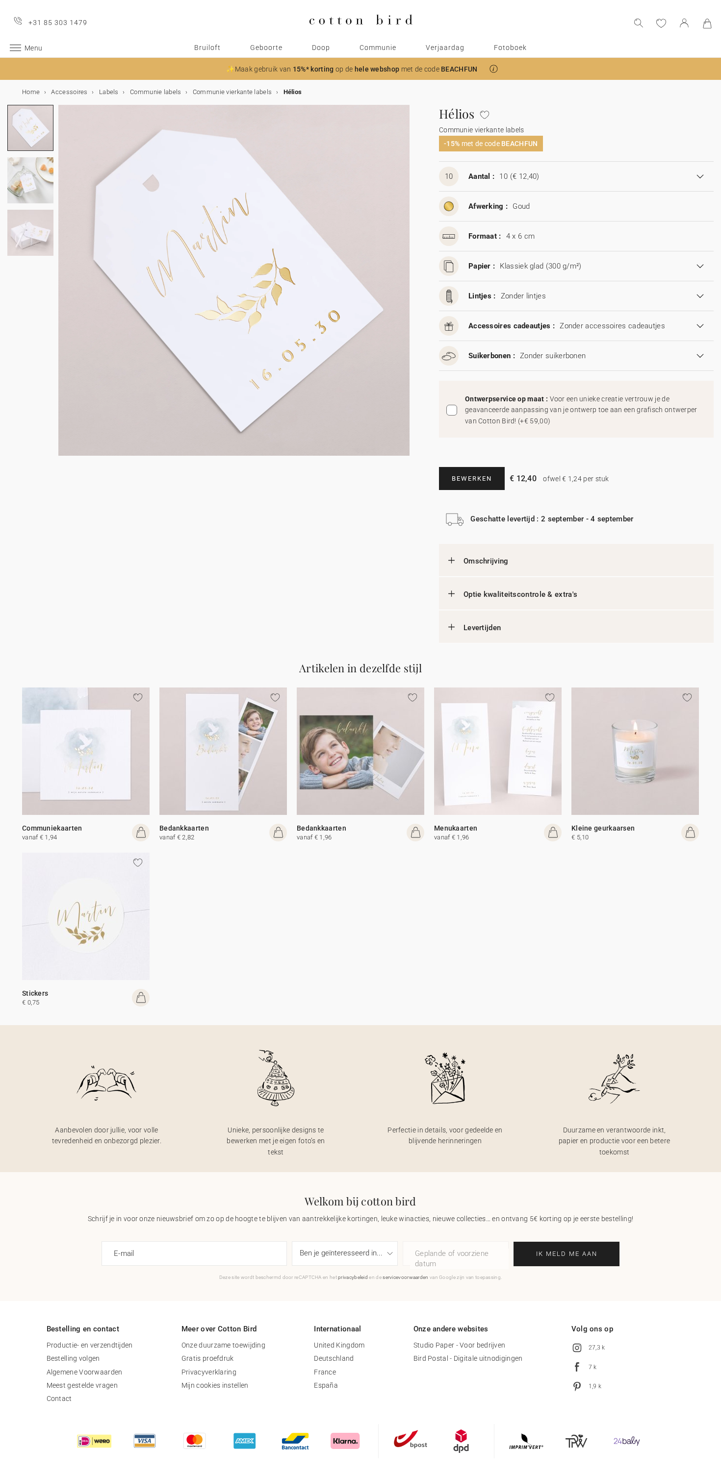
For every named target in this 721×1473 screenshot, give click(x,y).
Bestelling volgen (73, 1358)
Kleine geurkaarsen (603, 828)
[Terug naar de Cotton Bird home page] (360, 32)
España (326, 1385)
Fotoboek (510, 47)
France (325, 1372)
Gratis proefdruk (207, 1358)
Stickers (35, 993)
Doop (321, 47)
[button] (494, 69)
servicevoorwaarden (405, 1277)
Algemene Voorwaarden (85, 1372)
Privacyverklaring (208, 1372)
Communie (378, 47)
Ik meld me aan (566, 1253)
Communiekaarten (52, 828)
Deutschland (334, 1358)
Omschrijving (486, 561)
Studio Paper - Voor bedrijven (459, 1345)
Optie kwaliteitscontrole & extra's (520, 594)
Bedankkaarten (184, 828)
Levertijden (482, 627)
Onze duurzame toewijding (223, 1345)
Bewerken (472, 478)
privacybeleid (353, 1277)
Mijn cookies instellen (215, 1385)
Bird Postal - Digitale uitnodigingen (468, 1358)
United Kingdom (339, 1345)
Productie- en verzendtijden (90, 1345)
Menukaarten (455, 828)
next (64, 286)
